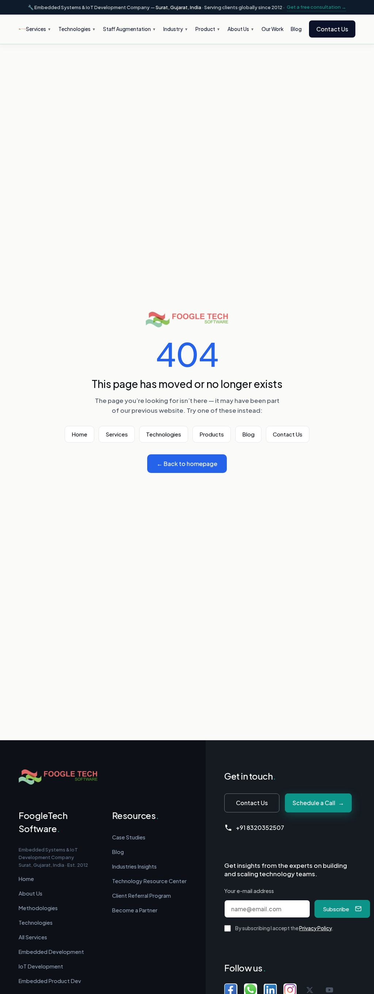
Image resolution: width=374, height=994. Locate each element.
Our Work (272, 29)
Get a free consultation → (316, 7)
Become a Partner (134, 910)
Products (211, 434)
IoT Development (41, 966)
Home (79, 434)
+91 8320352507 (260, 827)
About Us (30, 893)
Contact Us (332, 29)
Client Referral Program (141, 895)
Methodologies (38, 908)
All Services (33, 937)
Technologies (163, 434)
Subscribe (336, 908)
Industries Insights (134, 866)
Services (117, 434)
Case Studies (128, 837)
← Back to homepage (187, 463)
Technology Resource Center (149, 881)
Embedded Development (51, 951)
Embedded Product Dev (50, 981)
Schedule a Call (318, 803)
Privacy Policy (315, 928)
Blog (296, 29)
